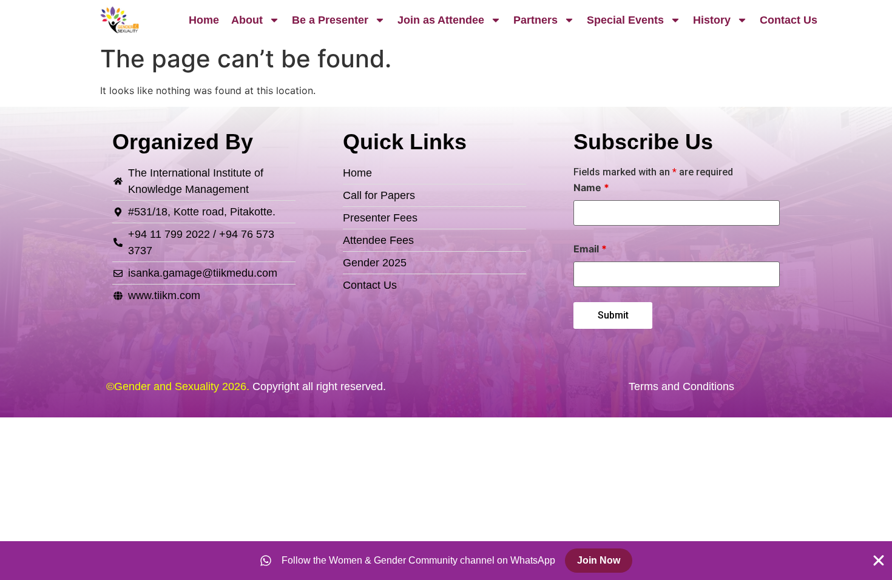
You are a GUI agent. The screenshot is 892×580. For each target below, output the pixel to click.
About (247, 20)
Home (204, 20)
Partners (535, 20)
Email (590, 249)
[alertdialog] (446, 560)
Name (591, 187)
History (712, 20)
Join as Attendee (440, 20)
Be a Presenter (330, 20)
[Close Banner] (878, 560)
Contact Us (788, 20)
